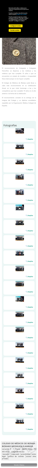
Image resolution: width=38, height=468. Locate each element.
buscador (6, 454)
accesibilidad (26, 454)
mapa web (15, 454)
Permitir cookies (14, 30)
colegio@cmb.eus (17, 452)
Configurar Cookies (15, 26)
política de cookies (22, 14)
